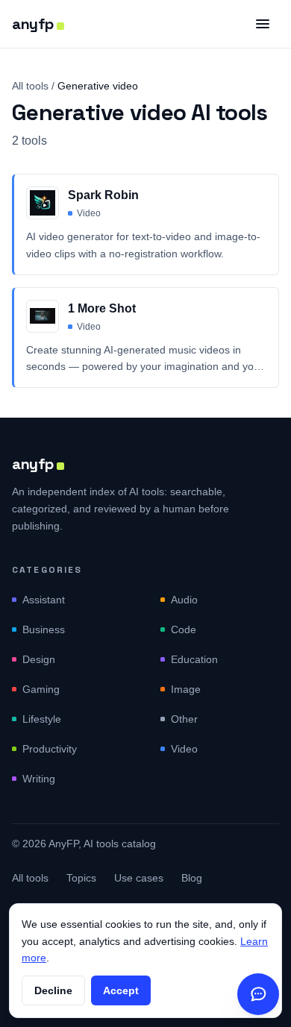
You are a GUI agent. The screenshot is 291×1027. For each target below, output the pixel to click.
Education (194, 659)
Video (184, 749)
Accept (121, 990)
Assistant (43, 600)
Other (184, 719)
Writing (38, 779)
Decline (53, 990)
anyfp (33, 24)
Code (183, 629)
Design (38, 659)
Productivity (49, 749)
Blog (191, 878)
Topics (81, 878)
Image (186, 689)
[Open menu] (262, 23)
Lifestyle (41, 719)
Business (43, 629)
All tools (30, 86)
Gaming (41, 689)
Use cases (138, 878)
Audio (184, 600)
